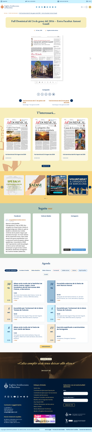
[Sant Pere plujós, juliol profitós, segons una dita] (75, 324)
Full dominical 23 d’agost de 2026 (44, 233)
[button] (90, 266)
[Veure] (57, 264)
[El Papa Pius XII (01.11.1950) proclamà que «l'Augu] (83, 300)
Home (5, 13)
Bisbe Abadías (36, 349)
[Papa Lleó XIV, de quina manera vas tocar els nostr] (83, 319)
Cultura (74, 349)
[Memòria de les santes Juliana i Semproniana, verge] (66, 310)
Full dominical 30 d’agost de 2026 (16, 233)
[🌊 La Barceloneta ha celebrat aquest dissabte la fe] (83, 310)
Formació (56, 349)
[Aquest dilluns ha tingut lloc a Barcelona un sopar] (75, 314)
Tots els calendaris (11, 349)
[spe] (14, 264)
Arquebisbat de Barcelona (17, 298)
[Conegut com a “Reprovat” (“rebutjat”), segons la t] (66, 319)
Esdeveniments (46, 425)
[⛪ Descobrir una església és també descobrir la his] (66, 300)
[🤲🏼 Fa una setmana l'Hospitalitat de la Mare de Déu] (66, 324)
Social (46, 353)
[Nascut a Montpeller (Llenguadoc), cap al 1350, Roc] (75, 300)
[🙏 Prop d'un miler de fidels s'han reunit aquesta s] (75, 319)
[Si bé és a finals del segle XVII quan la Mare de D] (66, 314)
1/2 (36, 161)
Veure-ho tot (46, 244)
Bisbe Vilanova (46, 349)
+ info (15, 379)
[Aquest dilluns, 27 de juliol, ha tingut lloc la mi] (83, 305)
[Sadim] (35, 264)
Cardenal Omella (24, 349)
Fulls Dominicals (13, 13)
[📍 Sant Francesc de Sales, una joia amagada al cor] (66, 305)
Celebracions (65, 349)
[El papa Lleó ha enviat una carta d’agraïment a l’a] (83, 314)
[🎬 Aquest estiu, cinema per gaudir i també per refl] (75, 305)
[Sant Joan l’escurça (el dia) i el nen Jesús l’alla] (83, 324)
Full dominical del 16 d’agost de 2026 (74, 233)
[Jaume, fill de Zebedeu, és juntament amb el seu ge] (75, 310)
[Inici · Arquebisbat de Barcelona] (11, 7)
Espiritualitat (82, 349)
